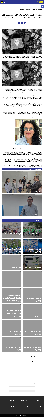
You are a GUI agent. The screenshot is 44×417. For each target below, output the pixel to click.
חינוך (13, 408)
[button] (42, 6)
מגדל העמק (26, 410)
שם (34, 374)
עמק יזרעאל (26, 404)
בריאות (13, 404)
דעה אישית (12, 406)
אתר (34, 383)
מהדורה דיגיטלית (14, 2)
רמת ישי (27, 406)
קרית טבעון (26, 403)
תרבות (13, 410)
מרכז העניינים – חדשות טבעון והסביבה (35, 7)
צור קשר (8, 2)
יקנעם (27, 408)
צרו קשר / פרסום (39, 404)
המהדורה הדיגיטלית (39, 403)
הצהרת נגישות (40, 406)
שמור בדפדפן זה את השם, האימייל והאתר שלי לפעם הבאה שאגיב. (23, 388)
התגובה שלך (32, 361)
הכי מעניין (12, 403)
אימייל (34, 379)
